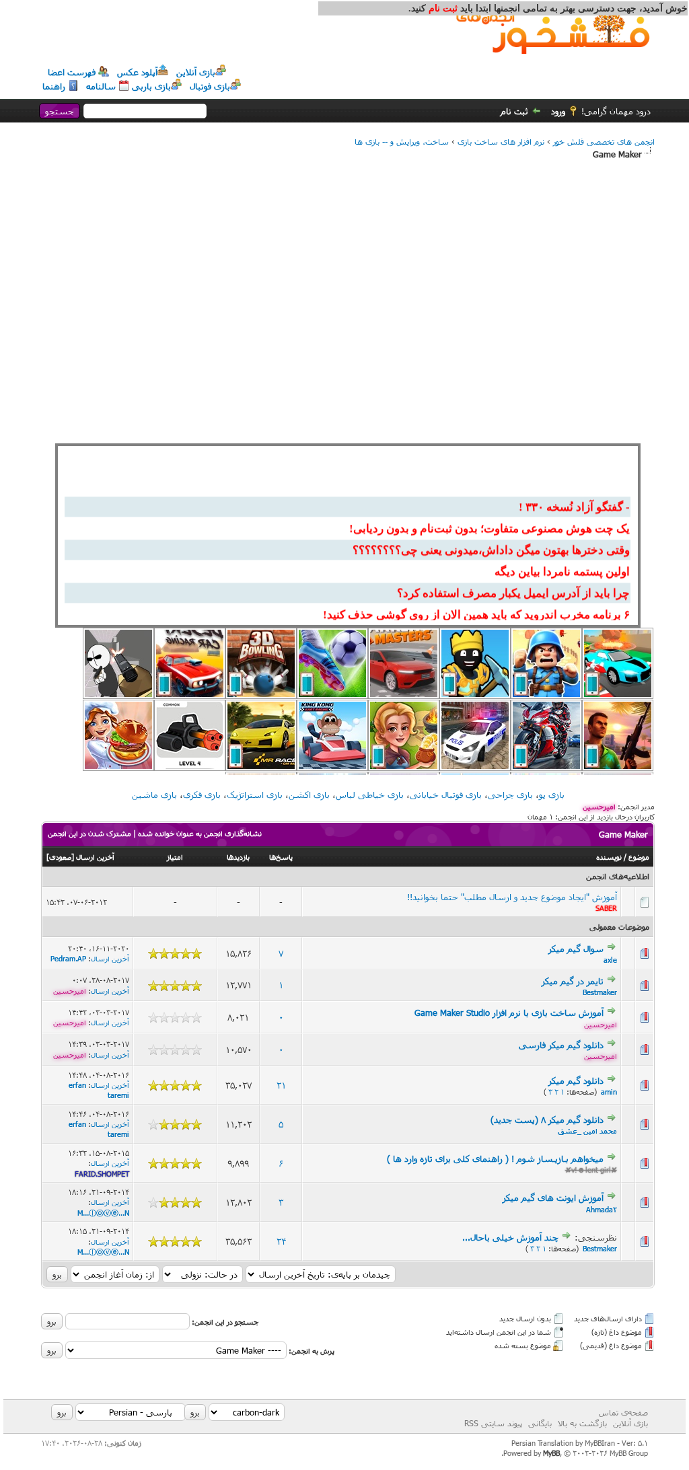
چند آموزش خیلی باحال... (510, 1237)
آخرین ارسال (95, 856)
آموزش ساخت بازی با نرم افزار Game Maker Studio (509, 1012)
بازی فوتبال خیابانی (446, 794)
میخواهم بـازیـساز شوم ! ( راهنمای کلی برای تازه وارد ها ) (495, 1158)
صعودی (60, 856)
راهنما (53, 86)
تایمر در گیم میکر (573, 981)
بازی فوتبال (210, 86)
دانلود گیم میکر (576, 1080)
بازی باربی (151, 86)
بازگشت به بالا (582, 1423)
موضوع (638, 856)
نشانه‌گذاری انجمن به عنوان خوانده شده (200, 833)
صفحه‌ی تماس (623, 1412)
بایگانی (540, 1423)
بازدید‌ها (238, 856)
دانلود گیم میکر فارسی (561, 1044)
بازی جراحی (510, 794)
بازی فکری (202, 794)
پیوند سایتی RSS (493, 1423)
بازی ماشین (154, 794)
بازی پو (552, 794)
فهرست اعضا (72, 72)
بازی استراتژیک (255, 794)
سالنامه (101, 86)
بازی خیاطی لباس (370, 794)
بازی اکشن (309, 794)
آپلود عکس (137, 72)
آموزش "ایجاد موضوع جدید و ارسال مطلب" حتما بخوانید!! (512, 896)
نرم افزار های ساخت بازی (501, 141)
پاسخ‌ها (281, 856)
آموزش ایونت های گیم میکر (553, 1197)
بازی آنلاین (195, 72)
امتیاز (175, 856)
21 (281, 1085)
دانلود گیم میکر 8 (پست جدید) (547, 1119)
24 (281, 1241)
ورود (558, 111)
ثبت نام (514, 111)
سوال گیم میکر (576, 948)
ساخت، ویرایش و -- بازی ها (402, 141)
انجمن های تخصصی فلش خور (604, 141)
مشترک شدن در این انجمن (89, 833)
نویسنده (609, 856)
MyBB (551, 1452)
